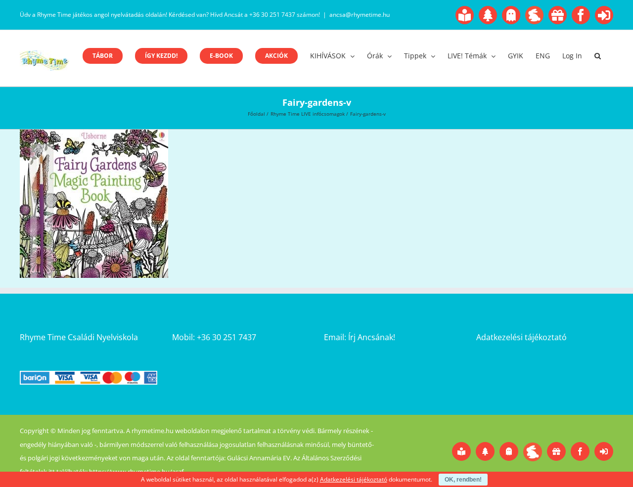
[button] (597, 56)
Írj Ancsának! (371, 337)
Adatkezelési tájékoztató (521, 337)
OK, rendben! (463, 479)
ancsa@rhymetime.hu (359, 14)
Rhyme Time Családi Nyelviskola (79, 337)
